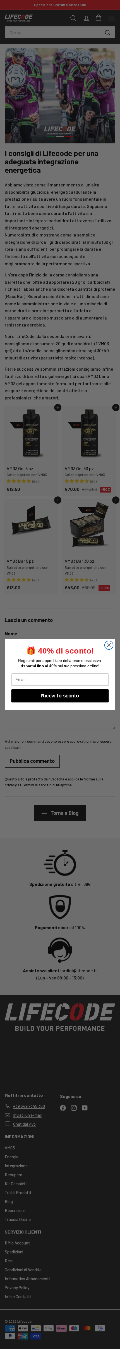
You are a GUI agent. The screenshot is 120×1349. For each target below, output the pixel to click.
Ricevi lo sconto (60, 695)
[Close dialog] (109, 645)
